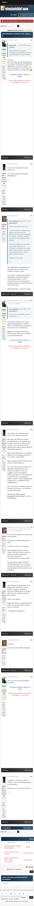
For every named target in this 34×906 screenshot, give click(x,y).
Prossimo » (4, 27)
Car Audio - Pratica (25, 21)
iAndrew (11, 901)
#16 (31, 527)
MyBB (11, 899)
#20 (31, 776)
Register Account (26, 15)
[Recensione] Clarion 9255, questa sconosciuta (11, 860)
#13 (31, 216)
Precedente (6, 828)
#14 (31, 300)
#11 (31, 40)
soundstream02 (28, 853)
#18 (31, 640)
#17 (31, 581)
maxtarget (19, 530)
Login (14, 15)
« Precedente (11, 26)
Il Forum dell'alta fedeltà (11, 21)
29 (28, 26)
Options (28, 34)
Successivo (27, 828)
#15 (31, 429)
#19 (31, 676)
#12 (31, 164)
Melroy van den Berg (21, 901)
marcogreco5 (28, 860)
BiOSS (18, 303)
